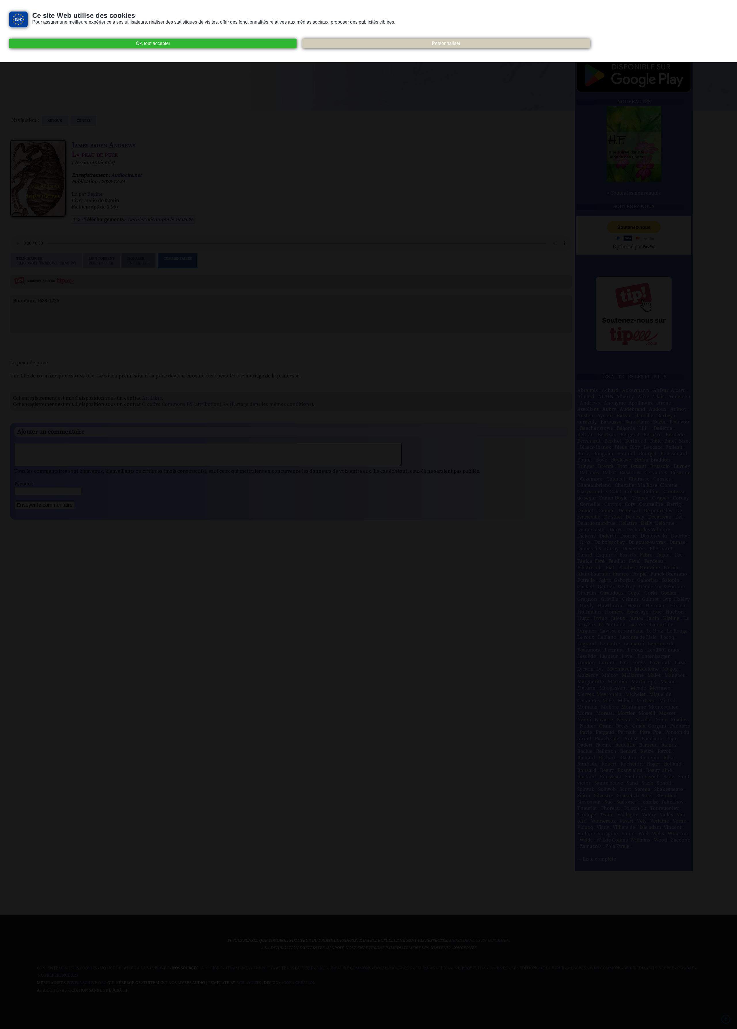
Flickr (422, 968)
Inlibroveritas (469, 968)
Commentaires (178, 258)
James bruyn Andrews (103, 145)
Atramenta (237, 968)
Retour (55, 120)
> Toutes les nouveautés (634, 193)
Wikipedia (635, 968)
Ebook (405, 968)
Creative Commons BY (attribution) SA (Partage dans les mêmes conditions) (227, 404)
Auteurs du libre (294, 968)
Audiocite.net (126, 175)
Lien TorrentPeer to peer (102, 260)
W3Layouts (248, 983)
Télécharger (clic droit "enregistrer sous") (46, 260)
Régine (95, 194)
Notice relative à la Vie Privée (135, 968)
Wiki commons (605, 968)
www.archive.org (87, 983)
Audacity (263, 968)
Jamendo (498, 968)
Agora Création (298, 983)
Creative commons (350, 968)
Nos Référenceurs (58, 975)
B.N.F (321, 968)
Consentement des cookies (67, 968)
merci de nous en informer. (479, 940)
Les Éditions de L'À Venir (537, 968)
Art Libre (152, 398)
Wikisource (661, 968)
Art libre (211, 968)
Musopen (577, 968)
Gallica (441, 968)
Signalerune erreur (138, 260)
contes (83, 120)
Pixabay (685, 968)
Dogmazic (385, 968)
